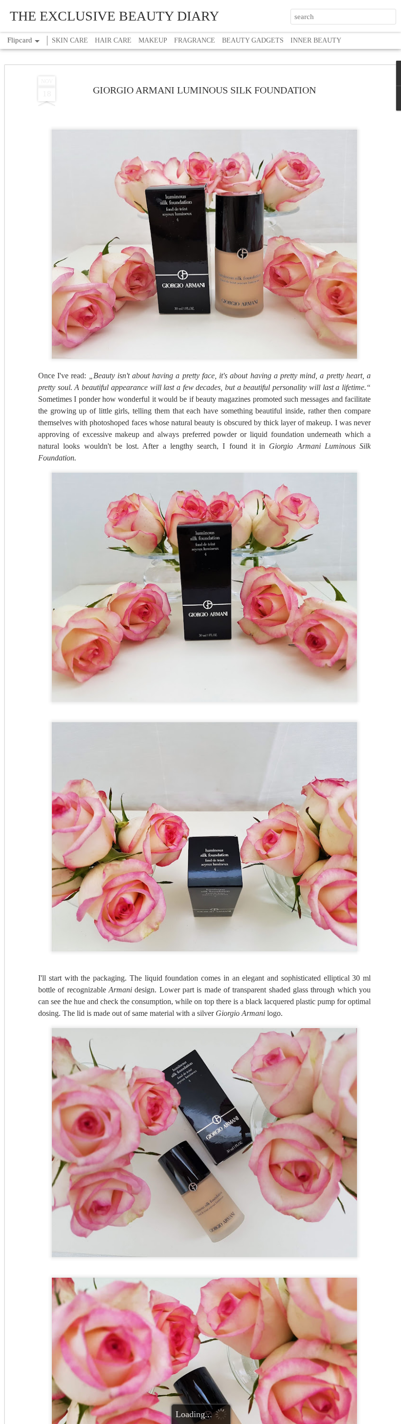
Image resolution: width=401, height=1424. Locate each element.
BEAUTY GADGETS (253, 40)
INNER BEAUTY (315, 40)
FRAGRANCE (194, 40)
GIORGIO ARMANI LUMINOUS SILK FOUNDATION (204, 90)
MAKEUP (152, 40)
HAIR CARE (113, 40)
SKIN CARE (70, 40)
